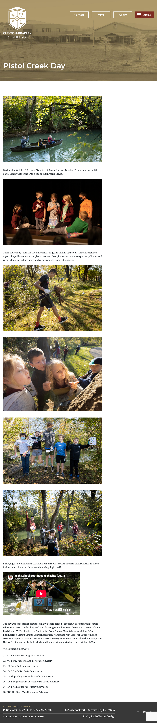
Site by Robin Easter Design (98, 716)
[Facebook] (138, 711)
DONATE (25, 706)
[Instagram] (144, 711)
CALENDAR (9, 706)
